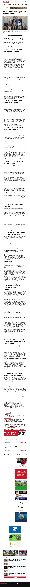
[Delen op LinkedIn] (15, 454)
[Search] (24, 1)
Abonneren (23, 442)
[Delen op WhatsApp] (13, 454)
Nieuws (5, 4)
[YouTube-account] (17, 583)
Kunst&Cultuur (17, 4)
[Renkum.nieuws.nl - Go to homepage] (3, 583)
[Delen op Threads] (17, 454)
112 (13, 4)
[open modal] (27, 1)
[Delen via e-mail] (15, 457)
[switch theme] (25, 1)
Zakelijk (22, 4)
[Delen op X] (22, 454)
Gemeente (9, 4)
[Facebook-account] (12, 583)
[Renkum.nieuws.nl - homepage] (6, 1)
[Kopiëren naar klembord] (26, 454)
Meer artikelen (15, 577)
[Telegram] (24, 454)
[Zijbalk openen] (2, 4)
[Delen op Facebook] (19, 454)
